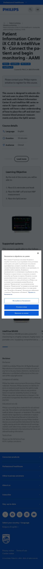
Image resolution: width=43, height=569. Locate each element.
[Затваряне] (38, 253)
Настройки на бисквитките (21, 300)
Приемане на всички (21, 313)
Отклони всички (21, 307)
